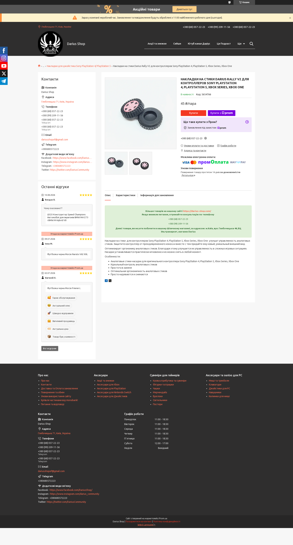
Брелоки (158, 396)
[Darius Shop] (50, 44)
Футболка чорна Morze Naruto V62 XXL (67, 254)
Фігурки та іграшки (163, 384)
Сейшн (177, 43)
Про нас (45, 380)
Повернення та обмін (52, 392)
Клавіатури (215, 384)
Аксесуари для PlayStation (111, 388)
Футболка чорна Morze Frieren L (64, 288)
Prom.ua (163, 518)
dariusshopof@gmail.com (54, 139)
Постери (157, 404)
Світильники (160, 400)
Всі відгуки (49, 348)
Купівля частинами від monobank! (59, 400)
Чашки (156, 388)
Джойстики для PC (219, 388)
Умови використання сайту (56, 396)
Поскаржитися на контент (139, 521)
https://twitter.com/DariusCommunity (69, 169)
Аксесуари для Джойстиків (112, 396)
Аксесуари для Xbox (108, 384)
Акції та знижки (157, 43)
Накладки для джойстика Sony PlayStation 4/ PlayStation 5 (79, 66)
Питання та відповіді (52, 404)
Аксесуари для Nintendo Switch (114, 392)
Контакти (46, 384)
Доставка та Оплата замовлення (59, 388)
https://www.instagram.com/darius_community (77, 162)
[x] (110, 281)
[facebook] (106, 281)
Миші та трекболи (219, 380)
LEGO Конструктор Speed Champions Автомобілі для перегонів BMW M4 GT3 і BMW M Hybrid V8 (67, 217)
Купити (193, 113)
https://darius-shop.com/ (197, 211)
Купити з (215, 113)
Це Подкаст (224, 43)
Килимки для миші (219, 396)
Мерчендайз (160, 392)
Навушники (215, 392)
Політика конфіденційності (166, 521)
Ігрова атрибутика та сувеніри (169, 380)
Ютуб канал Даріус (199, 43)
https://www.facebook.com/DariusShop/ (74, 158)
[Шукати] (251, 44)
